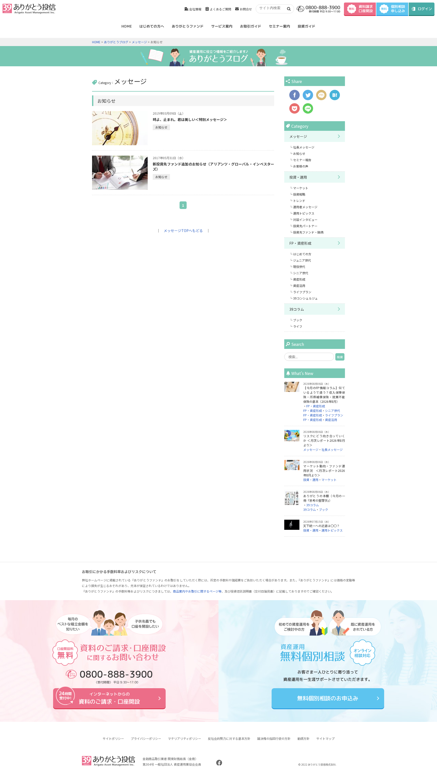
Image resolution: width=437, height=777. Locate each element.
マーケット (300, 188)
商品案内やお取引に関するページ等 (197, 591)
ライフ (297, 326)
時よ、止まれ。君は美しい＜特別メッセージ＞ (190, 119)
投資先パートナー (305, 226)
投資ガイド (306, 26)
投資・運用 (298, 177)
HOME (126, 26)
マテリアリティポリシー (184, 738)
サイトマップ (325, 738)
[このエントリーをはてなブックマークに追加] (335, 97)
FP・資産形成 (300, 243)
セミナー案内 (279, 26)
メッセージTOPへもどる (183, 230)
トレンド (299, 200)
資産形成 (299, 279)
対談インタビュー (305, 219)
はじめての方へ (151, 26)
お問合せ (246, 9)
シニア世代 (300, 273)
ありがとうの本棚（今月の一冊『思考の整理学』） (324, 498)
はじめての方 (302, 254)
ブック (297, 320)
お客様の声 (300, 166)
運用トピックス (303, 213)
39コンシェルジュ (305, 298)
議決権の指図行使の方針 (274, 738)
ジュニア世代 (302, 260)
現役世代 (299, 266)
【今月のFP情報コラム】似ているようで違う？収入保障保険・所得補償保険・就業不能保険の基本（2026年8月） (324, 395)
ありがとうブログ (116, 42)
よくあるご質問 (220, 9)
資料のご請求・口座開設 (109, 698)
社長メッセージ (303, 147)
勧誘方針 (303, 738)
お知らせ (161, 127)
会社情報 (195, 9)
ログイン (425, 8)
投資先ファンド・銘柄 (308, 232)
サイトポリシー (113, 738)
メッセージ (139, 42)
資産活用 (299, 285)
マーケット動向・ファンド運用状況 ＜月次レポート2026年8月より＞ (324, 470)
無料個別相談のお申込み (327, 698)
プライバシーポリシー (146, 738)
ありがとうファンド (188, 26)
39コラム (296, 309)
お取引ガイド (250, 26)
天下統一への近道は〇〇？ (321, 525)
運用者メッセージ (305, 207)
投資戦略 (299, 194)
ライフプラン (302, 292)
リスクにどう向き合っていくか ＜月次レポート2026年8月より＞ (324, 440)
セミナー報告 (302, 160)
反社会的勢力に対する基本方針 (229, 738)
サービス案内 (221, 26)
